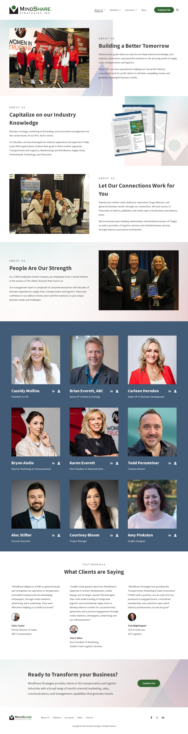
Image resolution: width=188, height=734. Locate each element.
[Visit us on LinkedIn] (170, 391)
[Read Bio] (117, 391)
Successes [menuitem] (69, 717)
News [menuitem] (80, 717)
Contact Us (164, 9)
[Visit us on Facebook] (151, 717)
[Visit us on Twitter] (157, 717)
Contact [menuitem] (89, 717)
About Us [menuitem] (45, 717)
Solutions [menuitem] (57, 717)
